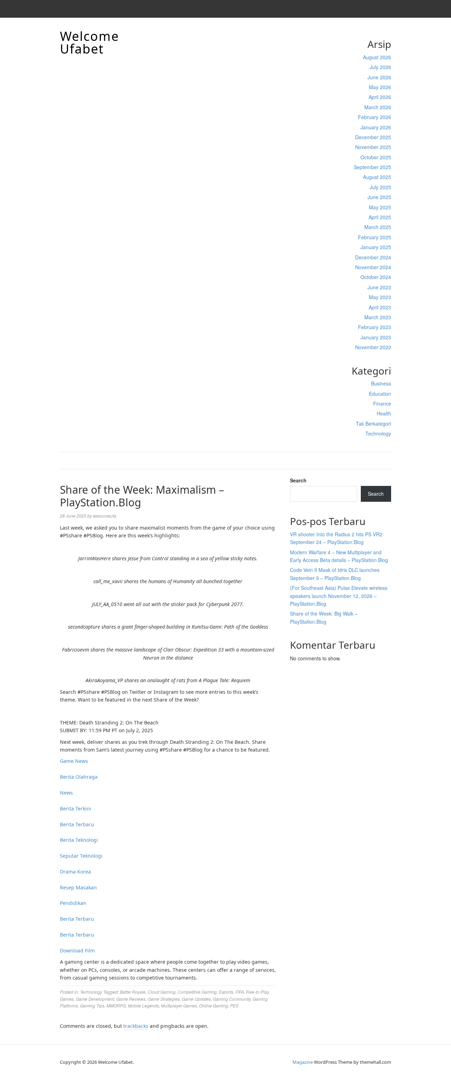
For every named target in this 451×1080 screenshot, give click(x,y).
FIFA (239, 992)
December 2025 (373, 137)
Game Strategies (164, 999)
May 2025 (380, 207)
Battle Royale (133, 992)
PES (234, 1005)
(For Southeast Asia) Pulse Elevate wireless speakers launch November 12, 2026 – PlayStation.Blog (338, 595)
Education (380, 393)
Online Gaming (213, 1005)
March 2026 (377, 107)
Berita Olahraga (79, 776)
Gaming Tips (92, 1005)
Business (381, 383)
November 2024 (373, 267)
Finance (382, 403)
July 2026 (380, 66)
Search (298, 480)
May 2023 (380, 297)
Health (384, 413)
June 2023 (379, 287)
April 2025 (380, 217)
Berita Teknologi (79, 840)
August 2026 (377, 57)
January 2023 (375, 337)
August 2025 (377, 176)
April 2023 (380, 307)
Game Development (95, 999)
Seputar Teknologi (81, 855)
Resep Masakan (78, 887)
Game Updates (196, 999)
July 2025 (380, 187)
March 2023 (377, 317)
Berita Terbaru (77, 824)
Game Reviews (131, 999)
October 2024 (375, 276)
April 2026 (380, 96)
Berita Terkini (75, 808)
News (66, 792)
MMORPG (116, 1005)
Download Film (77, 950)
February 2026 (374, 117)
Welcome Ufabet (89, 42)
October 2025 (375, 157)
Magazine (302, 1062)
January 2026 (375, 127)
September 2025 (372, 167)
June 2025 (379, 196)
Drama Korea (75, 871)
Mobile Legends (143, 1005)
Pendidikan (73, 903)
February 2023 (374, 327)
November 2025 (373, 146)
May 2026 (380, 87)
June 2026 (379, 77)
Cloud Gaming (161, 992)
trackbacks (135, 1026)
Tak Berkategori (373, 423)
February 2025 (374, 237)
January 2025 (375, 247)
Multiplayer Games (179, 1005)
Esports (226, 992)
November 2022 (373, 347)
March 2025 (377, 226)
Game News (74, 761)
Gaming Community (232, 999)
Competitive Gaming (197, 992)
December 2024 (373, 257)
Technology (378, 433)
